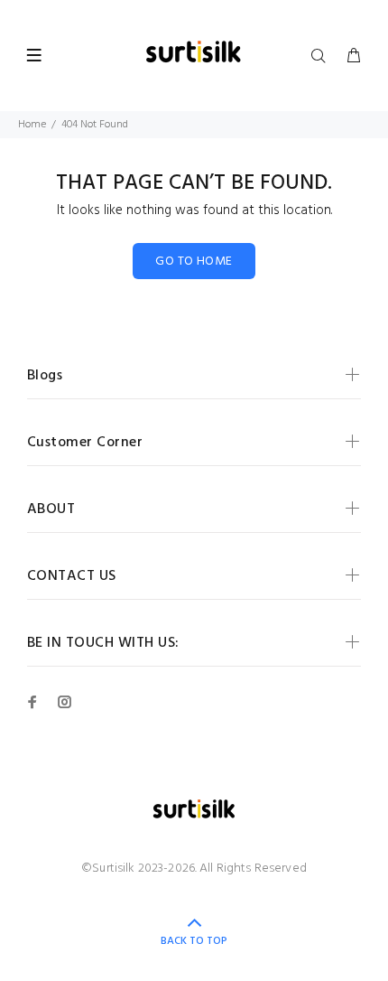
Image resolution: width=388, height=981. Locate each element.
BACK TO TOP (194, 941)
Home (32, 125)
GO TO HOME (193, 261)
